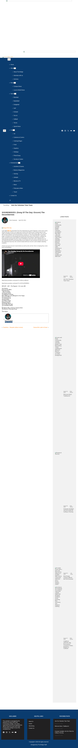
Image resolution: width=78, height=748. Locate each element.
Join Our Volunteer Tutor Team (22, 205)
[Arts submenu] (14, 130)
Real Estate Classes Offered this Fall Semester (68, 578)
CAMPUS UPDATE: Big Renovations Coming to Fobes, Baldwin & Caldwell (68, 645)
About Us (31, 721)
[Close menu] (9, 59)
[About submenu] (15, 68)
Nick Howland (9, 320)
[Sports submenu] (15, 94)
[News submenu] (15, 83)
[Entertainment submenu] (19, 163)
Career (30, 723)
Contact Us (31, 728)
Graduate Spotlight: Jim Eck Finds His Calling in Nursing (68, 510)
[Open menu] (4, 130)
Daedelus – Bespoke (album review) (13, 327)
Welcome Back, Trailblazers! (67, 395)
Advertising (31, 726)
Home (12, 64)
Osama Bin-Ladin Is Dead (40, 327)
